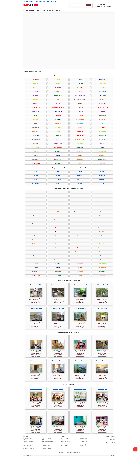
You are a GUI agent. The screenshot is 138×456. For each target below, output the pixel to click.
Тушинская (102, 111)
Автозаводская (58, 95)
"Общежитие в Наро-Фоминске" (102, 336)
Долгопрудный (35, 183)
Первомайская (102, 95)
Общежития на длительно (28, 439)
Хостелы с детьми (64, 445)
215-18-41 (100, 4)
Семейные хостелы (65, 442)
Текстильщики (58, 87)
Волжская (35, 83)
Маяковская (58, 163)
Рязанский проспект (80, 95)
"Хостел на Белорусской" (80, 389)
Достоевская (58, 127)
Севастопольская (102, 115)
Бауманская (102, 79)
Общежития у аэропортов (47, 441)
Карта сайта (112, 439)
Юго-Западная (80, 135)
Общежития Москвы (28, 1)
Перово (58, 79)
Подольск (58, 175)
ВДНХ (58, 99)
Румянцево (102, 127)
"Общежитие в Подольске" (58, 336)
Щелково (80, 183)
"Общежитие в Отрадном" (80, 308)
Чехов (57, 183)
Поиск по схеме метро (28, 444)
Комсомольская (58, 147)
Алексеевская (80, 159)
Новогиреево (36, 119)
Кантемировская (80, 147)
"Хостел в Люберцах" (36, 412)
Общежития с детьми (46, 448)
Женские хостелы (64, 444)
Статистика (111, 455)
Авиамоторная (102, 83)
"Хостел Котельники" (102, 412)
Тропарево (80, 115)
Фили (102, 123)
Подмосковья (38, 1)
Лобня (102, 183)
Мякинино (58, 155)
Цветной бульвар (36, 139)
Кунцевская (80, 123)
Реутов (35, 179)
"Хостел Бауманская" (58, 389)
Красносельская (36, 107)
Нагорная (102, 143)
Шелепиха (102, 163)
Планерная (35, 155)
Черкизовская (80, 131)
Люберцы (36, 171)
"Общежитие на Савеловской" (80, 284)
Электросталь (102, 179)
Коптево (80, 127)
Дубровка (80, 91)
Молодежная (58, 119)
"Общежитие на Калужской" (58, 284)
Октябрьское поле (58, 143)
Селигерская (58, 131)
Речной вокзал (102, 91)
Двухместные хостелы (65, 441)
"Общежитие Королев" (35, 360)
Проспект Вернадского (102, 107)
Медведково (58, 123)
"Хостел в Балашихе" (80, 412)
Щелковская (102, 103)
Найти (88, 5)
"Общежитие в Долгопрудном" (102, 360)
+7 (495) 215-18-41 (111, 442)
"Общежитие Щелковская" (58, 308)
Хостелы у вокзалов (84, 439)
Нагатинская (102, 139)
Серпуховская (35, 159)
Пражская (35, 103)
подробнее (37, 303)
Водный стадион (102, 135)
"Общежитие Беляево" (102, 284)
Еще (59, 1)
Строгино (102, 147)
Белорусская (36, 79)
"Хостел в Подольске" (58, 412)
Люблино (58, 83)
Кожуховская (36, 147)
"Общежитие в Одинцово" (80, 360)
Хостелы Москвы (47, 1)
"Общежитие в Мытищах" (80, 336)
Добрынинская (57, 159)
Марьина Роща (102, 131)
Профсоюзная (35, 131)
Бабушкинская (57, 91)
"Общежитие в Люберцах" (36, 336)
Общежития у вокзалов (47, 442)
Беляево (102, 99)
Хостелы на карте (83, 444)
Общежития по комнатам (28, 448)
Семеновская (36, 135)
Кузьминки (35, 95)
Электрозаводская (57, 111)
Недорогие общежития (46, 438)
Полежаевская (35, 111)
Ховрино (36, 115)
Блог (54, 1)
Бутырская (80, 143)
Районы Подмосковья (46, 439)
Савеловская (80, 107)
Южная (35, 123)
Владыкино (35, 143)
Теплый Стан (102, 119)
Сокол (57, 139)
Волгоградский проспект (80, 99)
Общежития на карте (27, 442)
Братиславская (102, 151)
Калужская (35, 87)
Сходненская (80, 111)
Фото (33, 303)
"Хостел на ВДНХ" (102, 389)
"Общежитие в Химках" (57, 360)
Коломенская (58, 151)
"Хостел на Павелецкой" (36, 389)
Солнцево (35, 99)
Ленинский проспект (80, 139)
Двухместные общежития (47, 444)
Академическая (80, 119)
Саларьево (80, 87)
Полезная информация (110, 436)
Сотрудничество (111, 437)
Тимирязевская (35, 127)
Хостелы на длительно (84, 445)
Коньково (80, 163)
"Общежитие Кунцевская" (36, 308)
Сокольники (58, 115)
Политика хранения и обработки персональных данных (69, 452)
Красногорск (80, 175)
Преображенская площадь (58, 107)
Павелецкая (80, 83)
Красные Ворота (36, 163)
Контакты (108, 4)
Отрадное (80, 155)
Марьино (36, 151)
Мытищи (102, 171)
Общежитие (78, 6)
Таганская (58, 103)
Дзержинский (58, 179)
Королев (36, 175)
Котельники (80, 179)
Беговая (80, 79)
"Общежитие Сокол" (102, 308)
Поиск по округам (27, 445)
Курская (80, 103)
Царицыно (102, 87)
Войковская (58, 135)
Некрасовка (80, 151)
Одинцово (80, 171)
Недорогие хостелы (65, 439)
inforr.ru (30, 455)
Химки (57, 171)
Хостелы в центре (83, 441)
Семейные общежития (46, 445)
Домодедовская (102, 159)
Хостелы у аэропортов (84, 438)
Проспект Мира (102, 155)
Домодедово (102, 175)
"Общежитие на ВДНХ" (35, 284)
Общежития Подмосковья (28, 441)
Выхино (36, 91)
